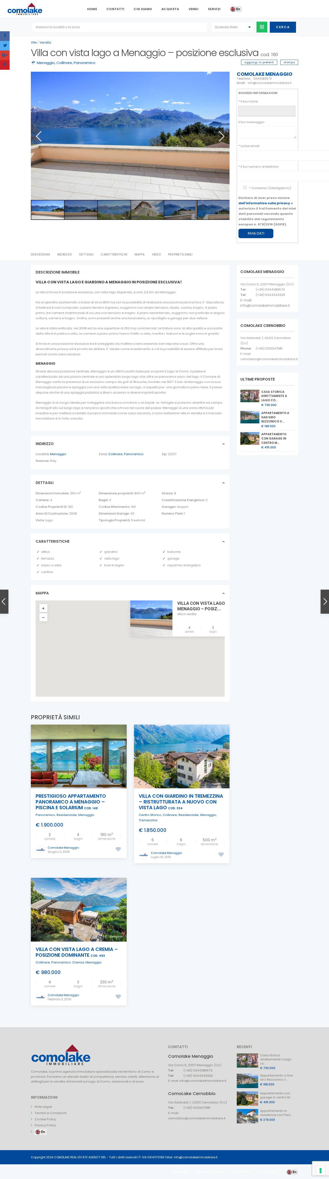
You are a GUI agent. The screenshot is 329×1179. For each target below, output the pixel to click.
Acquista (170, 9)
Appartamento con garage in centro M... (273, 438)
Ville (34, 42)
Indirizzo (64, 254)
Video (156, 254)
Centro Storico (150, 815)
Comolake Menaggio (264, 74)
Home (92, 9)
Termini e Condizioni (50, 1113)
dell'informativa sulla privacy (264, 203)
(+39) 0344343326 (270, 295)
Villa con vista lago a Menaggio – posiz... (203, 606)
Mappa (140, 254)
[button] (133, 644)
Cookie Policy (45, 1119)
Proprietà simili (180, 254)
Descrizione (40, 254)
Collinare (64, 62)
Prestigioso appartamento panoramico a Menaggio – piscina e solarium (71, 802)
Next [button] (221, 136)
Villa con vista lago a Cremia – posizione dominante (77, 952)
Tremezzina (148, 820)
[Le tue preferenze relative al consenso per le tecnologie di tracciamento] (320, 1170)
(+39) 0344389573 (270, 289)
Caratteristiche (114, 254)
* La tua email (248, 146)
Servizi (214, 9)
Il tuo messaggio (251, 122)
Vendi (194, 9)
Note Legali (43, 1106)
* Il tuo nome (248, 101)
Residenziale (67, 815)
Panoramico (84, 62)
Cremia (78, 962)
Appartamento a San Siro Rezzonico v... (275, 417)
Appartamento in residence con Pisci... (276, 1113)
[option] (130, 136)
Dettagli (86, 254)
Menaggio (46, 62)
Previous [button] (38, 136)
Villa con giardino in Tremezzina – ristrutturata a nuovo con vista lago (181, 802)
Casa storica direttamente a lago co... (274, 396)
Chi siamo (143, 9)
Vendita (45, 42)
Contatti (115, 9)
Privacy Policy (45, 1125)
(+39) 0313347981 (269, 348)
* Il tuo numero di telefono (258, 166)
